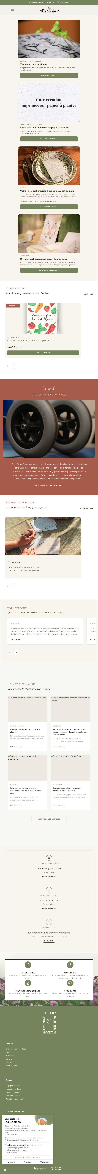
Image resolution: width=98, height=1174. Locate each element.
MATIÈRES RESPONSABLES (28, 991)
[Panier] (85, 10)
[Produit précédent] (7, 366)
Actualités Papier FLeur (15, 1099)
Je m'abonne (49, 941)
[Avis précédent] (9, 652)
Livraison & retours (13, 1096)
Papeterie (9, 1062)
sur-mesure (70, 973)
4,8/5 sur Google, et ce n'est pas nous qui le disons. (36, 612)
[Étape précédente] (7, 586)
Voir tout (88, 294)
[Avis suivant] (16, 652)
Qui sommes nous (13, 1092)
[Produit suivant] (13, 366)
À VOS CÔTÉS (70, 991)
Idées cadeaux (11, 1066)
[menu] (12, 10)
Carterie (9, 1059)
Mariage (9, 1052)
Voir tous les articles (49, 819)
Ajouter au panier (43, 353)
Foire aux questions (13, 1089)
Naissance (10, 1056)
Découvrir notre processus (49, 485)
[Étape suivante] (13, 586)
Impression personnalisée (16, 1049)
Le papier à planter (13, 1086)
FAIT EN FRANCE (28, 973)
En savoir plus (86, 508)
